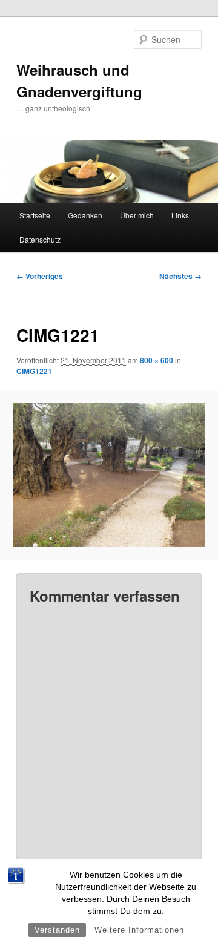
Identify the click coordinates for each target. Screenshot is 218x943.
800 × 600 (156, 360)
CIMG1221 (34, 371)
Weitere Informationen (139, 930)
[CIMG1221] (109, 475)
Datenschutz (40, 239)
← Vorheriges (39, 276)
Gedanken (85, 215)
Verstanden (57, 930)
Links (180, 215)
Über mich (137, 215)
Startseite (34, 215)
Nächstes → (180, 276)
